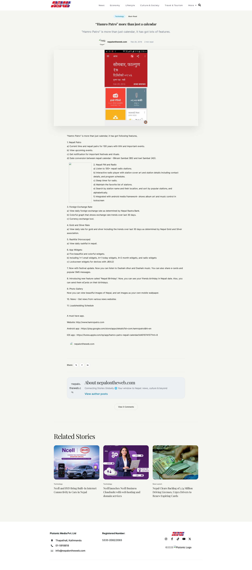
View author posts (96, 393)
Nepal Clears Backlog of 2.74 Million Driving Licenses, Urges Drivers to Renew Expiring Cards (173, 492)
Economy (115, 5)
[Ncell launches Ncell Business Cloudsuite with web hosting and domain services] (126, 462)
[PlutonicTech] (182, 547)
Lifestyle (130, 5)
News (101, 5)
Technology (119, 16)
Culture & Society (149, 5)
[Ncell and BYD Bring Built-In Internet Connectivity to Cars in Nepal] (76, 462)
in (87, 365)
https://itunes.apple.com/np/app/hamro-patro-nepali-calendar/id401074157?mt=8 (117, 335)
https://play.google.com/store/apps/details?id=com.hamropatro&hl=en (116, 328)
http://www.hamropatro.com (90, 322)
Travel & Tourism (174, 5)
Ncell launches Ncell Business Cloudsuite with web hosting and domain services (121, 492)
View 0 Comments (126, 407)
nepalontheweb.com (84, 344)
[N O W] (61, 7)
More (191, 5)
